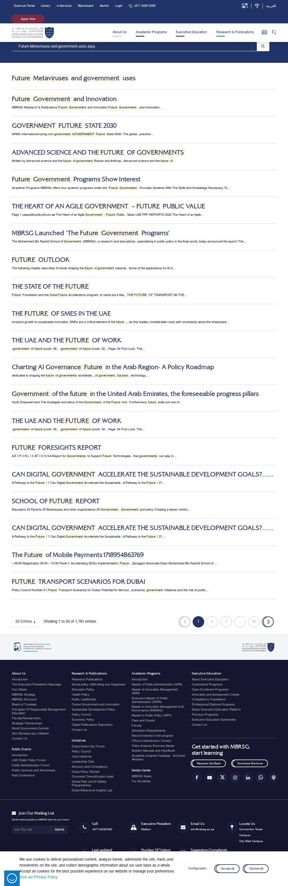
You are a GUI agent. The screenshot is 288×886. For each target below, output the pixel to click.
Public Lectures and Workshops (33, 770)
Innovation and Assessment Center (216, 694)
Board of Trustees (24, 704)
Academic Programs (151, 32)
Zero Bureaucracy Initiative (30, 733)
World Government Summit (30, 728)
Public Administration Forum (31, 765)
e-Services (64, 6)
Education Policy (83, 689)
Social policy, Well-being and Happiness (98, 684)
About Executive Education (210, 679)
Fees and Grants (143, 720)
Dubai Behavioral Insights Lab (92, 790)
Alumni (104, 6)
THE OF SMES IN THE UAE (61, 313)
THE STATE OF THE (50, 286)
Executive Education (191, 32)
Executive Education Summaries (214, 719)
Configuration (197, 868)
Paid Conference (23, 775)
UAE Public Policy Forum (29, 760)
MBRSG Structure (24, 699)
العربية (271, 6)
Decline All (256, 868)
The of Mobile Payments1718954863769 (78, 555)
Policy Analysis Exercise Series (153, 746)
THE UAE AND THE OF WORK (67, 340)
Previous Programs (205, 714)
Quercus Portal (24, 6)
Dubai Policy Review (86, 772)
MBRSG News (142, 776)
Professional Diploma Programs (213, 704)
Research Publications (87, 679)
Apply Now (28, 19)
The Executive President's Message (36, 684)
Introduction (20, 679)
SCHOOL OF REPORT (56, 501)
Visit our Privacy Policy (38, 877)
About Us (119, 32)
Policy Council (81, 714)
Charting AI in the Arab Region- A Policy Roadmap (113, 367)
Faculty (137, 725)
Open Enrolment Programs (210, 689)
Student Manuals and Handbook (153, 750)
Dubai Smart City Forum (88, 746)
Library (45, 6)
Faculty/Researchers (26, 718)
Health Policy (80, 694)
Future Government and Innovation (96, 704)
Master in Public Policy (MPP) (152, 715)
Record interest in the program (152, 735)
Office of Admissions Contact (151, 741)
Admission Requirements (149, 730)
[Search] (274, 33)
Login (118, 6)
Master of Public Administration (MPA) (157, 684)
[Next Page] (268, 622)
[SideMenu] (264, 32)
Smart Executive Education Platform (216, 709)
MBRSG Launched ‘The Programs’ (91, 233)
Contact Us (19, 738)
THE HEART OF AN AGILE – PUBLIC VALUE (108, 206)
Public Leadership (84, 699)
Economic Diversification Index (93, 776)
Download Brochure (250, 763)
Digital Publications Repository (92, 725)
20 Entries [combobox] (27, 623)
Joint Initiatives (82, 756)
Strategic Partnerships (27, 723)
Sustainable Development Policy (93, 709)
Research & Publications (235, 32)
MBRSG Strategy (23, 694)
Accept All (227, 868)
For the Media (141, 781)
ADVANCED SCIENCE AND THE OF (98, 152)
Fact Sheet (19, 689)
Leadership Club (83, 761)
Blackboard (85, 6)
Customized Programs (207, 684)
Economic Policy (83, 719)
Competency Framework (209, 699)
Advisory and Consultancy (90, 766)
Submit (59, 829)
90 (256, 623)
